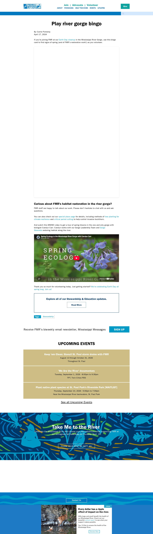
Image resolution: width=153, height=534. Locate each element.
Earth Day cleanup (67, 40)
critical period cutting (63, 219)
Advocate (77, 5)
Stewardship (48, 316)
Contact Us (76, 500)
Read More (76, 304)
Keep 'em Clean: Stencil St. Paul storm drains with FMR (76, 354)
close (108, 506)
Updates (101, 8)
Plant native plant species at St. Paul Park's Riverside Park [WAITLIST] (76, 387)
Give (125, 6)
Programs (68, 8)
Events (93, 8)
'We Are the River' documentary (76, 371)
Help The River (81, 8)
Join (66, 5)
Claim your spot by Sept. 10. (76, 446)
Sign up (119, 329)
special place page (67, 216)
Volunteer (92, 5)
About (59, 8)
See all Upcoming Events (76, 402)
